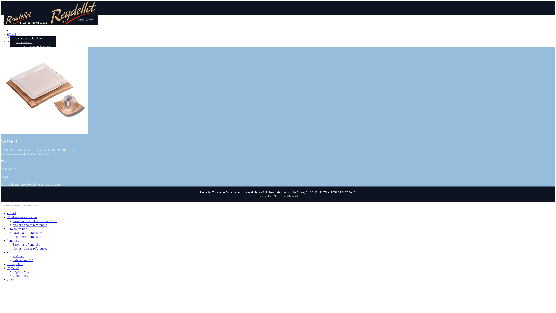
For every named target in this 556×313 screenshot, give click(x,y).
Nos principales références (33, 46)
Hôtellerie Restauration (21, 34)
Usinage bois (15, 264)
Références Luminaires (27, 237)
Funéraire (13, 241)
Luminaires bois (17, 229)
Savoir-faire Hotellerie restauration (29, 40)
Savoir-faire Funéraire (27, 244)
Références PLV (23, 260)
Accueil (13, 30)
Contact (12, 280)
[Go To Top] (1, 287)
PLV (9, 38)
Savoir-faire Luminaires (27, 233)
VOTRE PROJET (22, 276)
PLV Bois (18, 256)
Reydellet (13, 268)
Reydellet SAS (21, 272)
